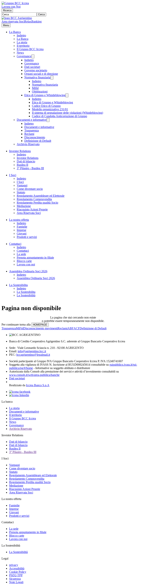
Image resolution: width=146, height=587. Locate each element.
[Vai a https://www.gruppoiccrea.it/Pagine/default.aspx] (15, 3)
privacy (13, 565)
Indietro (21, 35)
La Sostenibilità (26, 295)
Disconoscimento (34, 137)
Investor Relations (20, 151)
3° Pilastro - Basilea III (30, 168)
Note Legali (16, 582)
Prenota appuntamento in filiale (35, 257)
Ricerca (7, 10)
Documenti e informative (32, 119)
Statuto (21, 192)
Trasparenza (31, 130)
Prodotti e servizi (27, 237)
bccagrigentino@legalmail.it (33, 354)
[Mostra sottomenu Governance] (32, 56)
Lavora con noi (26, 264)
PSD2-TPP (16, 575)
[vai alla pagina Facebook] (19, 391)
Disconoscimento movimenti (40, 328)
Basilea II (22, 164)
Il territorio (23, 45)
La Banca (15, 32)
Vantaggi (22, 185)
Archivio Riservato (28, 144)
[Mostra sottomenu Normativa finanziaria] (51, 78)
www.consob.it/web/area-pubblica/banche (34, 375)
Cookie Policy (17, 571)
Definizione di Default (37, 140)
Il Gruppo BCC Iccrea (30, 49)
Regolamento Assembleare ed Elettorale (40, 195)
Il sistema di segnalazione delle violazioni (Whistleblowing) (67, 112)
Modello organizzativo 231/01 (50, 109)
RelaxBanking (33, 21)
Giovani (21, 233)
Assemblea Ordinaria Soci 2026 (28, 271)
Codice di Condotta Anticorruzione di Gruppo (59, 116)
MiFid (19, 328)
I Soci (12, 175)
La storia (22, 42)
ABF (70, 328)
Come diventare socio (30, 188)
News (20, 52)
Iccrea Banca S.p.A (37, 385)
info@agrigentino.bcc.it (32, 351)
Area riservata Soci (13, 21)
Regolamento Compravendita (34, 199)
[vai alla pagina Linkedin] (19, 395)
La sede (21, 254)
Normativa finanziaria (37, 77)
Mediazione (24, 206)
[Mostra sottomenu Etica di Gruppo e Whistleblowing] (66, 95)
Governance (24, 56)
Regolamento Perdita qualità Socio (37, 202)
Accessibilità (16, 568)
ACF (77, 328)
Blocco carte (24, 261)
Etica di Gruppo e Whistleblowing (44, 95)
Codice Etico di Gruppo (46, 105)
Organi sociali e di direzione (41, 73)
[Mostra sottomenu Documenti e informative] (48, 120)
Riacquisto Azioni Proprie (32, 209)
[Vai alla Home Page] (17, 18)
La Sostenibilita (18, 285)
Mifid (35, 88)
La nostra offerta (19, 219)
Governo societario (35, 70)
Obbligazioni (40, 91)
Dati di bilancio (26, 161)
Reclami (29, 133)
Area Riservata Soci (29, 212)
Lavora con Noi (11, 6)
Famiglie (22, 226)
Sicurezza (15, 578)
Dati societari (32, 67)
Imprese (21, 230)
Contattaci (15, 243)
